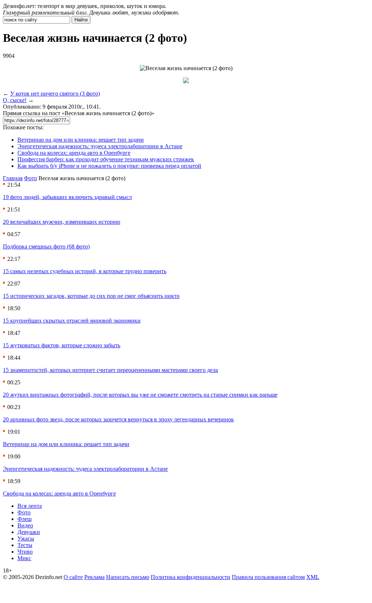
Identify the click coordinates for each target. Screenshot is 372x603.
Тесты (24, 545)
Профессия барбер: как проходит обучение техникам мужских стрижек (105, 159)
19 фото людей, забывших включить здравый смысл (67, 197)
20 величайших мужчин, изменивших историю (61, 222)
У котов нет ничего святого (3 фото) (55, 93)
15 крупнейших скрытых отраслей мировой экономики (72, 320)
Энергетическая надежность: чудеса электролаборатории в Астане (99, 146)
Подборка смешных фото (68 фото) (46, 246)
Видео (25, 525)
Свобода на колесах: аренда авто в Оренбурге (73, 153)
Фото (30, 178)
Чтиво (25, 552)
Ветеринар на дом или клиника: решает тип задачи (80, 140)
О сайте (73, 577)
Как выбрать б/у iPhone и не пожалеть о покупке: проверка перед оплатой (109, 166)
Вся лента (29, 506)
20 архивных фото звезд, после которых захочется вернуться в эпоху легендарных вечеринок (118, 419)
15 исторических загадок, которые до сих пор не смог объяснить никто (91, 296)
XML (312, 577)
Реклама (94, 577)
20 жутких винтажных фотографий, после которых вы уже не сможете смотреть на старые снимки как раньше (140, 395)
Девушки (28, 532)
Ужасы (25, 538)
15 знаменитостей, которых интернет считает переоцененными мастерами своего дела (110, 370)
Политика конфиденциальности (190, 577)
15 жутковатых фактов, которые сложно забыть (61, 345)
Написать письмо (127, 577)
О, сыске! (15, 100)
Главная (13, 178)
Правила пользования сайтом (268, 577)
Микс (24, 558)
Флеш (24, 519)
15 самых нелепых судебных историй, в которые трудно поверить (84, 271)
